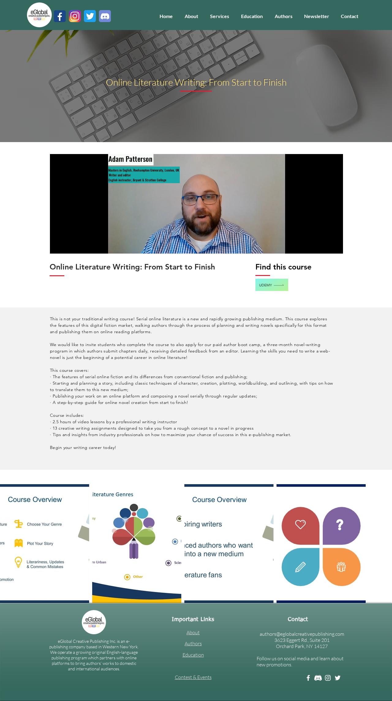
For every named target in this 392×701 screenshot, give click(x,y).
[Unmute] (68, 245)
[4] (90, 16)
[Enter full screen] (335, 245)
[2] (105, 16)
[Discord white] (318, 678)
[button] (219, 16)
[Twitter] (337, 678)
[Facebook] (308, 678)
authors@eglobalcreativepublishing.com (302, 634)
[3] (75, 16)
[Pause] (58, 245)
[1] (60, 16)
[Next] (358, 86)
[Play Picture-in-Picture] (324, 245)
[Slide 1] (196, 130)
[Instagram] (328, 678)
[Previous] (34, 86)
